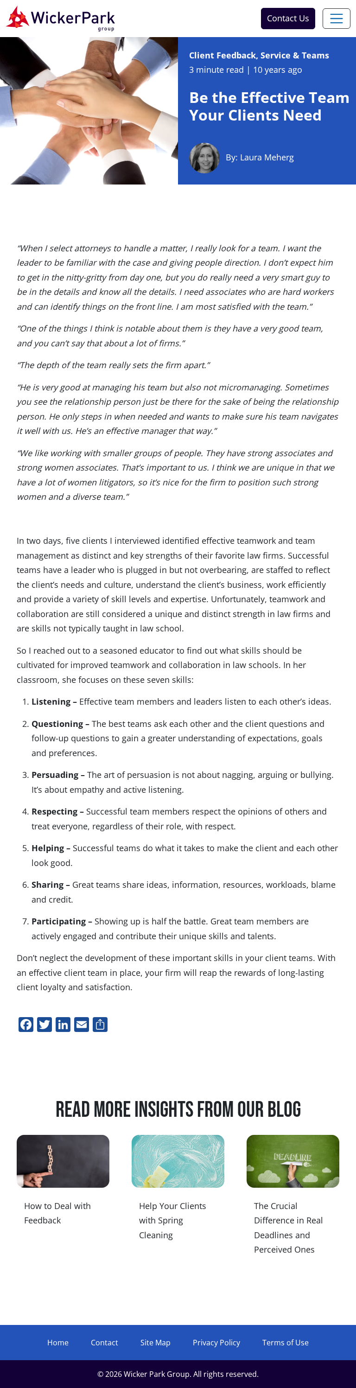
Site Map (155, 1342)
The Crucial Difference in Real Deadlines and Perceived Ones (288, 1227)
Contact (104, 1342)
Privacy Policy (216, 1342)
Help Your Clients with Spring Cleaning (172, 1220)
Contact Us (288, 18)
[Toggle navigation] (336, 18)
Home (58, 1342)
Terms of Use (285, 1342)
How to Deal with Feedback (57, 1213)
